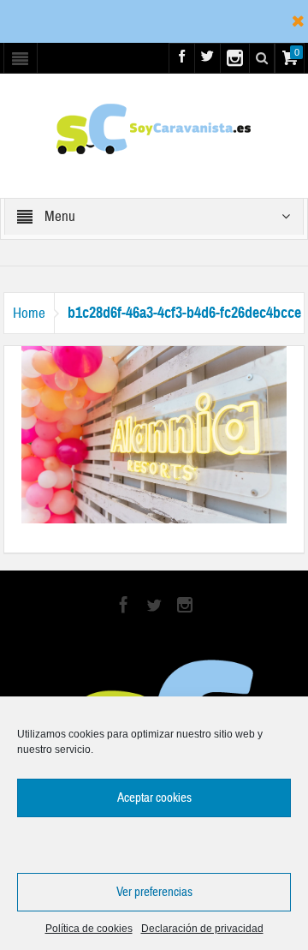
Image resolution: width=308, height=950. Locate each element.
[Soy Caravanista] (153, 127)
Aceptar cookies (154, 798)
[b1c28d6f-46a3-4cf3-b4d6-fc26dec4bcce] (154, 433)
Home (29, 313)
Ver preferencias (154, 892)
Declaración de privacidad (202, 929)
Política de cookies (89, 929)
